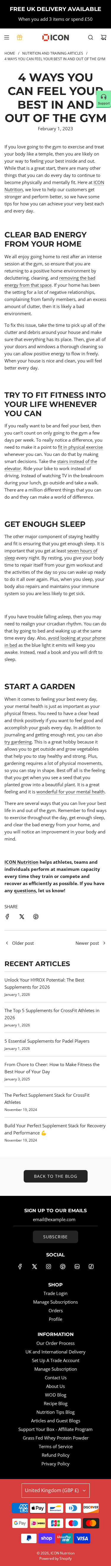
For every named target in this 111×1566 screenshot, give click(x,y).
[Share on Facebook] (7, 917)
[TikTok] (91, 1266)
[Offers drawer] (19, 37)
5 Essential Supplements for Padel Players (46, 1041)
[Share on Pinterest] (35, 917)
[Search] (90, 37)
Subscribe (55, 1237)
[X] (34, 1266)
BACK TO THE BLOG (55, 1176)
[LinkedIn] (76, 1266)
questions (25, 890)
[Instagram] (48, 1266)
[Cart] (103, 37)
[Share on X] (21, 917)
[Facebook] (20, 1266)
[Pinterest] (62, 1266)
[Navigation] (6, 37)
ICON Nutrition (21, 862)
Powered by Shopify (55, 1558)
